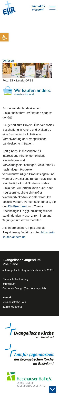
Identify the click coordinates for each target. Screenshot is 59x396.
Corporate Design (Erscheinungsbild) (24, 288)
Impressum (8, 283)
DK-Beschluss (17, 206)
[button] (4, 37)
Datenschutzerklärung (15, 279)
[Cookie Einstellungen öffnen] (6, 390)
